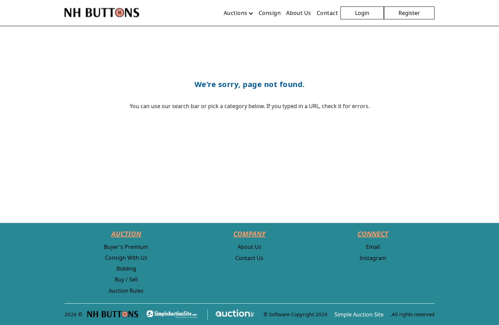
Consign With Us (126, 257)
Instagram (372, 258)
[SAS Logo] (174, 314)
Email (373, 247)
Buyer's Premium (126, 247)
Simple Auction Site (359, 314)
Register (409, 13)
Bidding (126, 268)
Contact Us (249, 258)
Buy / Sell (126, 279)
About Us (249, 247)
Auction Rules (126, 290)
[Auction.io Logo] (231, 314)
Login (362, 13)
